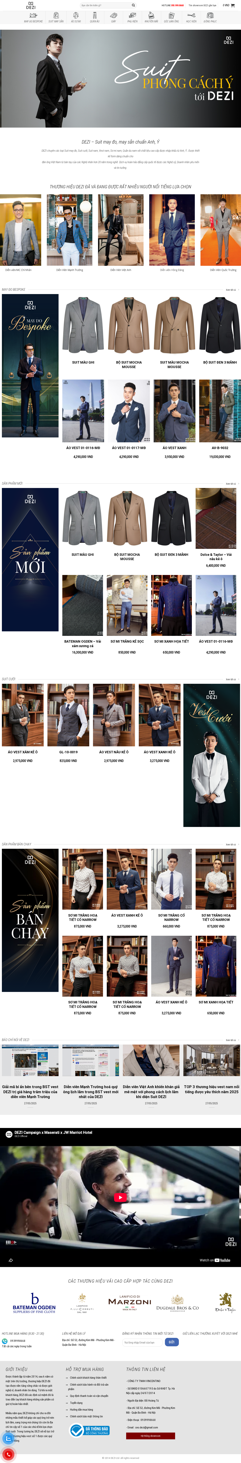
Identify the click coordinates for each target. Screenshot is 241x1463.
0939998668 (17, 1341)
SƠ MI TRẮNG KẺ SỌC (127, 641)
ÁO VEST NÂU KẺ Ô (114, 752)
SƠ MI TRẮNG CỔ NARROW (171, 917)
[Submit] (133, 5)
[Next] (231, 79)
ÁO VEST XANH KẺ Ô (159, 752)
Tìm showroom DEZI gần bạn (202, 5)
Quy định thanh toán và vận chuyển (89, 1396)
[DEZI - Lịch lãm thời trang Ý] (40, 5)
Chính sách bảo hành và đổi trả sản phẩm (88, 1387)
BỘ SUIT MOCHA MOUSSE (129, 364)
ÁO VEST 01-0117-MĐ (129, 448)
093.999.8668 (177, 5)
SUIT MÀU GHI (83, 362)
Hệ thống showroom (150, 1435)
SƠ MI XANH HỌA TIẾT (171, 641)
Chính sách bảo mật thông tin (86, 1416)
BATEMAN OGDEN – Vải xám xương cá (82, 643)
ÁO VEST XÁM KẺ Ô (23, 752)
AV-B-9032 (220, 448)
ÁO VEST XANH (174, 448)
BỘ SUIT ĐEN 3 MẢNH (220, 362)
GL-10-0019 (68, 752)
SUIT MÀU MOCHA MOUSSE (174, 364)
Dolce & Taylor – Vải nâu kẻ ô (216, 557)
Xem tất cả (231, 290)
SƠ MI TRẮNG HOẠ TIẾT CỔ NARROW (82, 917)
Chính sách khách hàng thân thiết (88, 1377)
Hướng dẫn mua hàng (81, 1409)
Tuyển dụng (76, 1403)
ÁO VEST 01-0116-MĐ (83, 448)
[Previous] (9, 79)
